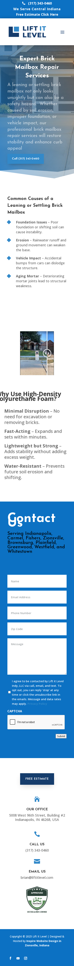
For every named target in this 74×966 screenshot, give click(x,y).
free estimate (37, 779)
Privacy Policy (37, 703)
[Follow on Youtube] (18, 958)
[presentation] (36, 722)
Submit (61, 736)
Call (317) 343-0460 (25, 158)
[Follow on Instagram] (26, 958)
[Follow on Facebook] (10, 958)
